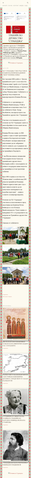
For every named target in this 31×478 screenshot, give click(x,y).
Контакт (16, 5)
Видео (21, 5)
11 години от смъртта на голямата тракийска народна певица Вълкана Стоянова (13, 419)
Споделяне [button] (5, 294)
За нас (10, 5)
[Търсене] (28, 2)
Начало (4, 5)
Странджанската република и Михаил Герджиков (15, 464)
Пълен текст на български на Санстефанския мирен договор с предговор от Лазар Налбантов (15, 378)
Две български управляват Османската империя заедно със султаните (15, 344)
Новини (10, 296)
